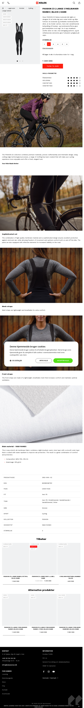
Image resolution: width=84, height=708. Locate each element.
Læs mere (23, 355)
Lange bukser (6, 11)
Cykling (30, 8)
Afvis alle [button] (44, 360)
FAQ (3, 686)
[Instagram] (48, 671)
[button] (16, 361)
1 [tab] (17, 61)
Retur (4, 682)
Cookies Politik (48, 654)
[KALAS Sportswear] (41, 2)
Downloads (6, 694)
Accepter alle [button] (63, 360)
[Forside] (3, 8)
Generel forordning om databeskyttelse (56, 662)
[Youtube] (53, 671)
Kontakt (4, 690)
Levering (5, 674)
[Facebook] (44, 671)
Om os (45, 658)
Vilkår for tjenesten (49, 666)
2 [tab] (19, 61)
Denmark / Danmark (49, 678)
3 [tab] (22, 61)
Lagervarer (11, 8)
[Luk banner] (78, 706)
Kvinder (21, 8)
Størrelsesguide (48, 48)
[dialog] (41, 354)
